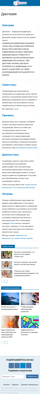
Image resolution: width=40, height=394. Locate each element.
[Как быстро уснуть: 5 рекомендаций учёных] (10, 299)
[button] (37, 3)
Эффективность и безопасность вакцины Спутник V (29, 332)
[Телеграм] (23, 365)
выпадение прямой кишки (27, 148)
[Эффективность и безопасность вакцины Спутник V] (30, 322)
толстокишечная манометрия (23, 188)
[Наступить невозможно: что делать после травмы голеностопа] (6, 255)
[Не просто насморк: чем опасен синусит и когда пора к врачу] (6, 265)
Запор (12, 223)
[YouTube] (28, 365)
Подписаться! (32, 376)
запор (16, 109)
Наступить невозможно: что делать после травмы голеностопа (24, 254)
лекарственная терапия (24, 238)
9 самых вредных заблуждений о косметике (27, 309)
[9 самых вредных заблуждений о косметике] (30, 299)
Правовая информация (29, 384)
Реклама (6, 384)
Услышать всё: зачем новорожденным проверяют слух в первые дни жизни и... (26, 273)
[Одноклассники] (11, 365)
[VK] (17, 365)
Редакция (15, 384)
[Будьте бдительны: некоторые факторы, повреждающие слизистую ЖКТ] (10, 322)
